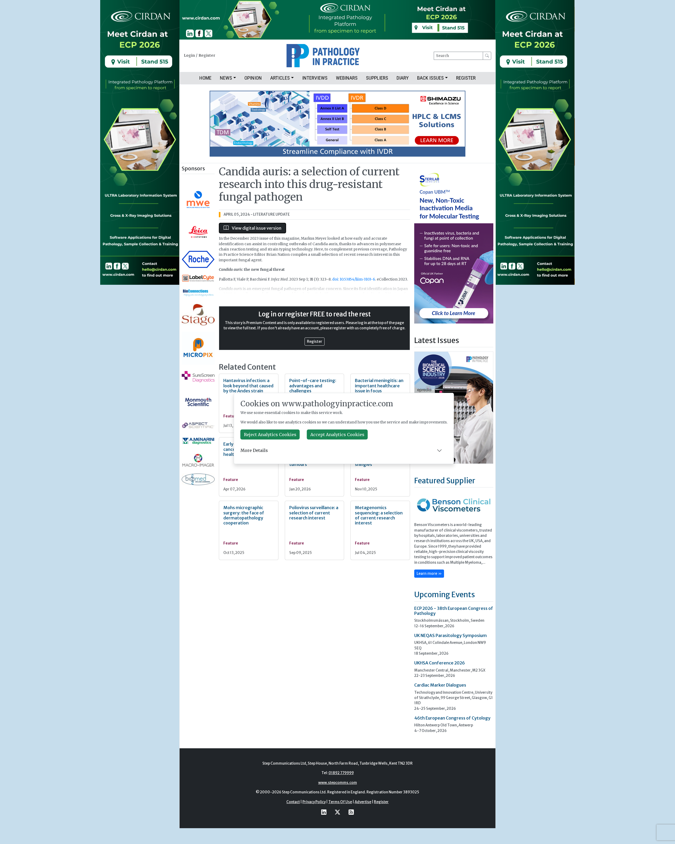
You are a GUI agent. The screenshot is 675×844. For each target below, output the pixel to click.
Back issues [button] (430, 78)
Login (189, 55)
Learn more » (429, 573)
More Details (254, 450)
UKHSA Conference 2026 (439, 662)
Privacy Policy (314, 802)
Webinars (347, 78)
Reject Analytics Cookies (270, 434)
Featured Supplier (444, 480)
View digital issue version (256, 228)
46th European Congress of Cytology (452, 718)
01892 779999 (341, 773)
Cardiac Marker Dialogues (440, 685)
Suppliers (377, 78)
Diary (403, 78)
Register (207, 55)
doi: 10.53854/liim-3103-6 (353, 279)
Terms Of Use (340, 802)
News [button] (226, 78)
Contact (293, 802)
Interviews (314, 78)
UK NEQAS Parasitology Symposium (450, 635)
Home (205, 78)
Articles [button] (280, 78)
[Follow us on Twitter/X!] (337, 812)
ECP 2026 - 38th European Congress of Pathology (453, 611)
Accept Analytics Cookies (337, 434)
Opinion (253, 78)
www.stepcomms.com (337, 782)
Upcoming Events (444, 594)
